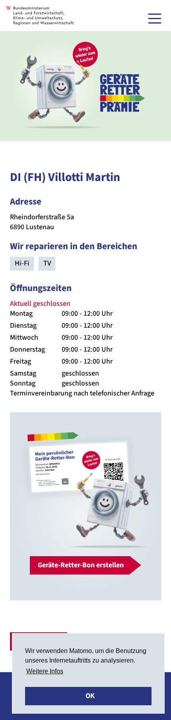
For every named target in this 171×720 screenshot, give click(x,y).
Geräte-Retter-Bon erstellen (81, 565)
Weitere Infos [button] (44, 671)
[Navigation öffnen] (154, 18)
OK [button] (90, 696)
